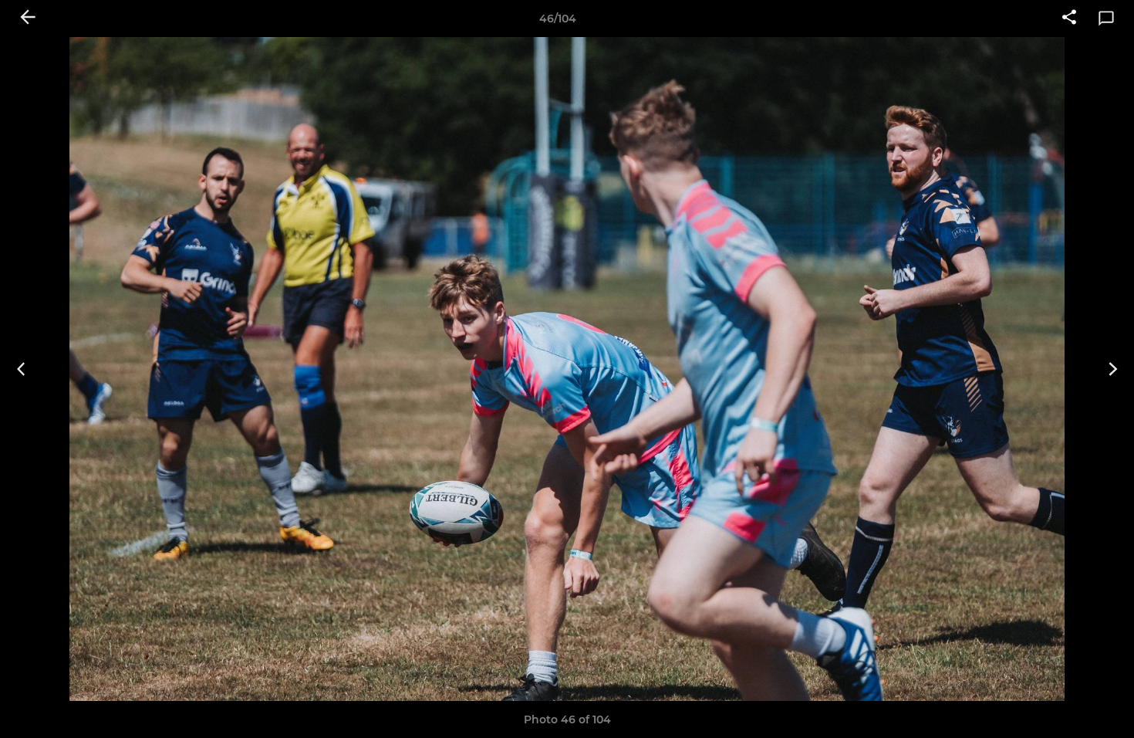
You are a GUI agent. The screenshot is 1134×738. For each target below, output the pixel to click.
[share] (1069, 18)
